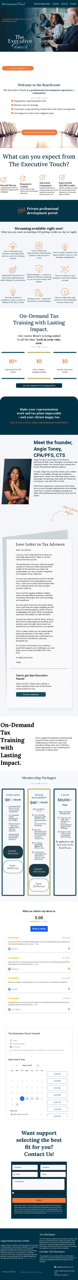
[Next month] (38, 1065)
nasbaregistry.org (29, 1258)
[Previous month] (17, 1065)
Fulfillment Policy (25, 1272)
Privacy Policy (37, 1272)
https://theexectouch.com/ (54, 1213)
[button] (37, 1045)
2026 (30, 1065)
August (25, 1065)
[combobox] (26, 1114)
